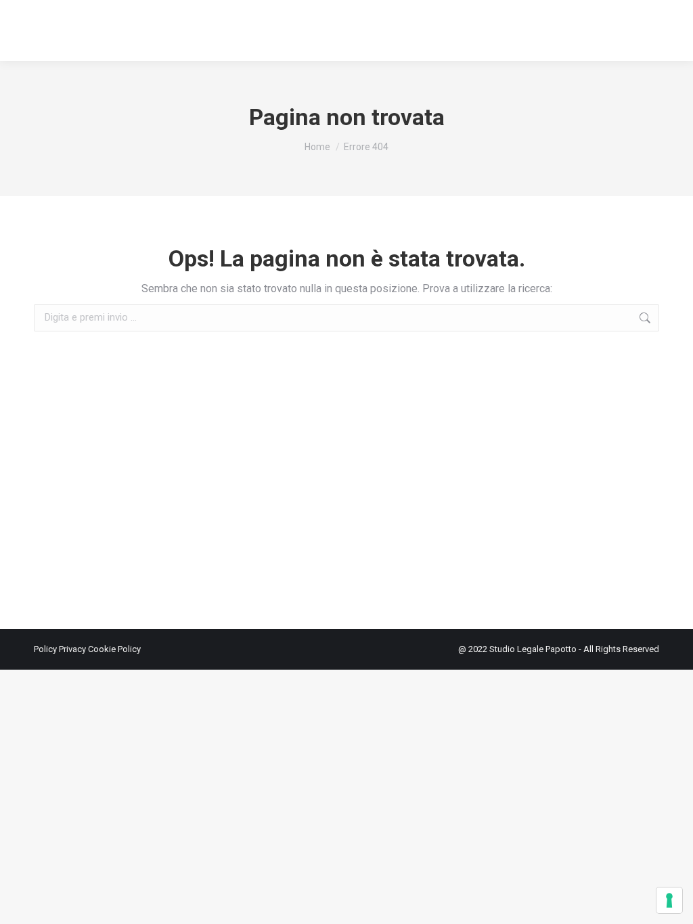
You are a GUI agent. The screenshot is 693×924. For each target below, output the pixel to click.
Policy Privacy (61, 649)
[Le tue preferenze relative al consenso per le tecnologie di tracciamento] (669, 900)
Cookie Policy (114, 649)
